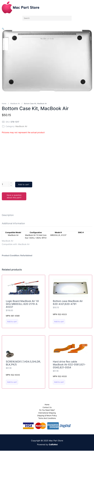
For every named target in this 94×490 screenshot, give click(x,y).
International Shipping (47, 413)
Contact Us (47, 407)
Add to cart (23, 184)
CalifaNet (53, 444)
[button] (3, 29)
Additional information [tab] (13, 223)
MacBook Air (15, 103)
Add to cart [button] (12, 321)
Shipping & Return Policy (47, 415)
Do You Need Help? (47, 410)
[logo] (20, 7)
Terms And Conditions (47, 418)
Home (4, 103)
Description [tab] (8, 215)
